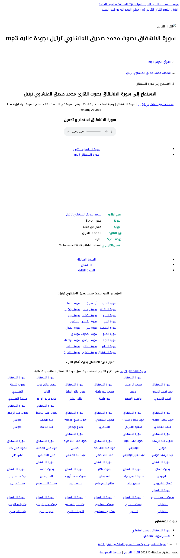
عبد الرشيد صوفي (162, 455)
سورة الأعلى (89, 352)
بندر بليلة (104, 398)
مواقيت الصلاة (108, 4)
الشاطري (104, 427)
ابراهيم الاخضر (133, 398)
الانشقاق (86, 265)
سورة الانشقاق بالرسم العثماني (151, 530)
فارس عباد (133, 483)
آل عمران (92, 303)
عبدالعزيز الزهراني (134, 455)
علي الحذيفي (46, 455)
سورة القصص (89, 321)
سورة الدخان (73, 327)
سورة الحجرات (89, 334)
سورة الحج (110, 321)
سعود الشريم (133, 427)
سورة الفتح (109, 334)
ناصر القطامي (75, 511)
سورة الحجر (109, 315)
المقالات (122, 4)
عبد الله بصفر (104, 455)
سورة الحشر (109, 346)
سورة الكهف (89, 315)
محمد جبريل (17, 483)
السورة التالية (86, 270)
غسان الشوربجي (162, 483)
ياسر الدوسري (17, 511)
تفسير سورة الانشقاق (156, 536)
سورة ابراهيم (72, 309)
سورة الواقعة (72, 340)
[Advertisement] (90, 184)
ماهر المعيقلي (104, 483)
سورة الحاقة (73, 346)
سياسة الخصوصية (110, 552)
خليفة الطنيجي (17, 398)
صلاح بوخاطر (75, 427)
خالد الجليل (75, 398)
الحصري (133, 511)
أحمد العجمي (162, 398)
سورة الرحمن (89, 340)
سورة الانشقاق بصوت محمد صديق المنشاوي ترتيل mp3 (132, 544)
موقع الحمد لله (169, 4)
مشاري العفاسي (104, 511)
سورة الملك (90, 346)
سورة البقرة (109, 303)
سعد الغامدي (162, 427)
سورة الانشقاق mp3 (86, 154)
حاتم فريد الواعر (46, 398)
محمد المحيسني (46, 483)
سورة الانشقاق (107, 352)
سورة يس (91, 327)
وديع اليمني (46, 511)
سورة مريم (74, 315)
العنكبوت (74, 321)
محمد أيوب (75, 483)
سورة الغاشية (72, 352)
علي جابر (17, 455)
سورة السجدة (108, 327)
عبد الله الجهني (76, 455)
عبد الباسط (46, 427)
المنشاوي (162, 511)
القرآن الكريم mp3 (151, 9)
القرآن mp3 (135, 4)
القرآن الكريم (151, 4)
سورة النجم (109, 340)
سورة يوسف (90, 309)
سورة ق (75, 334)
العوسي (17, 427)
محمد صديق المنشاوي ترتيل (155, 104)
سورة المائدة (108, 309)
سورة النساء (73, 303)
